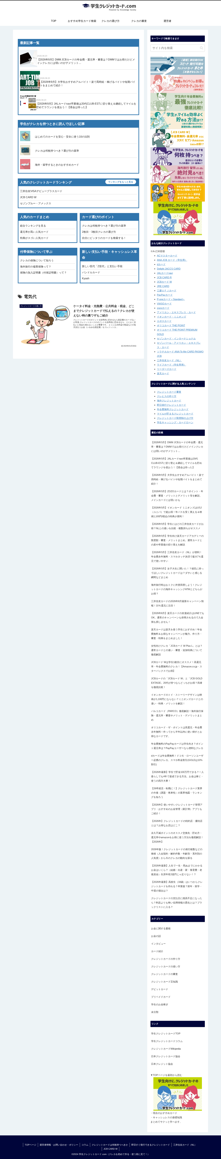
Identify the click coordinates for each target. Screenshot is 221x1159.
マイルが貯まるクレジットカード (175, 413)
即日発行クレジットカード (171, 405)
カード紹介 (157, 951)
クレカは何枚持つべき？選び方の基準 (57, 150)
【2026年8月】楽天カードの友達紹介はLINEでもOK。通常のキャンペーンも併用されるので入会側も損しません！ (177, 617)
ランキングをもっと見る (120, 182)
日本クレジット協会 (162, 1064)
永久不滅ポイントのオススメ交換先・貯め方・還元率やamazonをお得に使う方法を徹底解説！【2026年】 (177, 837)
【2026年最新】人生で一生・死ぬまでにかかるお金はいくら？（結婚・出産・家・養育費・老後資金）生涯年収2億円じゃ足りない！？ (176, 870)
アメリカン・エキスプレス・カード (176, 312)
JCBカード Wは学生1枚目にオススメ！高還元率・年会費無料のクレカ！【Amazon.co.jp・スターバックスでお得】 (176, 666)
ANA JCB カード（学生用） (172, 260)
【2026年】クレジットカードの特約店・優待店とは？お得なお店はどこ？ (176, 823)
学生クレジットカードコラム (167, 1041)
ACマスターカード (167, 255)
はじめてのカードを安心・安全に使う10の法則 (62, 136)
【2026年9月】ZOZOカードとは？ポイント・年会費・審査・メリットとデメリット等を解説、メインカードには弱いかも (177, 495)
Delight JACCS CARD (169, 268)
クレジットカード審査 (169, 391)
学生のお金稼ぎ (159, 1004)
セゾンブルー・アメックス (35, 203)
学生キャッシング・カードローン (175, 422)
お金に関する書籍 (161, 928)
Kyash (85, 278)
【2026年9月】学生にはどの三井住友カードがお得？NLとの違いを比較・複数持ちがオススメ (177, 526)
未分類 (154, 1012)
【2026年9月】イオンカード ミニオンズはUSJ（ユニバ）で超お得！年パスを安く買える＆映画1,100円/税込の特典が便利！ (176, 512)
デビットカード (159, 989)
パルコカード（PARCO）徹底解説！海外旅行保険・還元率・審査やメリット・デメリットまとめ (177, 715)
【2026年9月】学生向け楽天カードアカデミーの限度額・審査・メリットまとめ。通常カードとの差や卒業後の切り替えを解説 (177, 540)
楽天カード (163, 373)
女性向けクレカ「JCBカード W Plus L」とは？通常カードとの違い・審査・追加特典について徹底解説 (176, 650)
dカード (161, 264)
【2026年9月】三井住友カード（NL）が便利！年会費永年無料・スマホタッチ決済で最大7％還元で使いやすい (177, 556)
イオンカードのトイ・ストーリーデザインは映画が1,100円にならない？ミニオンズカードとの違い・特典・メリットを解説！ (177, 699)
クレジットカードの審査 (164, 974)
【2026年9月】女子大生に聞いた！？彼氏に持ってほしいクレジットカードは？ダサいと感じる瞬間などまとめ (177, 573)
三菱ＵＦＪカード (166, 290)
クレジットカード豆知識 (164, 981)
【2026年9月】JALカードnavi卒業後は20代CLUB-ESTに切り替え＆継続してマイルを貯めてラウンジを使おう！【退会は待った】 (176, 463)
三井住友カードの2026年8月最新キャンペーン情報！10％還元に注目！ (177, 603)
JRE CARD (163, 286)
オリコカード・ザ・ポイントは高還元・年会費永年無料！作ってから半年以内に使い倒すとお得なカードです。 (176, 731)
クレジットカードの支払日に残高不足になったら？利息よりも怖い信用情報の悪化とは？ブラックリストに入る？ (176, 902)
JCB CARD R (164, 277)
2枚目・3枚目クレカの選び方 (99, 231)
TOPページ (30, 1144)
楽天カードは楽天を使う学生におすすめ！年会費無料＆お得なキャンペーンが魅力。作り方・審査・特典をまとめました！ (176, 634)
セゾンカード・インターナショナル (176, 338)
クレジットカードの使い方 (165, 966)
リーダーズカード (166, 369)
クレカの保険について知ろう (37, 260)
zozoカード (163, 308)
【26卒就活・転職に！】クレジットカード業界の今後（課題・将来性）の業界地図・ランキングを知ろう (176, 792)
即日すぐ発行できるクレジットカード (150, 1144)
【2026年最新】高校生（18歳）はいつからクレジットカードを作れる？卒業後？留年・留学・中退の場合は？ (177, 886)
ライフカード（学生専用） (171, 364)
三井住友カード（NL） (169, 360)
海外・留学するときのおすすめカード (57, 164)
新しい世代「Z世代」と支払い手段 (102, 266)
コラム (85, 1144)
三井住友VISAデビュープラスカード (41, 191)
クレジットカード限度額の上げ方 (175, 418)
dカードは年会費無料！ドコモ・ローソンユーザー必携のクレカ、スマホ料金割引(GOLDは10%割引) (177, 760)
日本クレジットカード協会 (165, 1056)
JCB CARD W (28, 197)
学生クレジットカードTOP (165, 1033)
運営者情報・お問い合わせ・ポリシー (59, 1144)
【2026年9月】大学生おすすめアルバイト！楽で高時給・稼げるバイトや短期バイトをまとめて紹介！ (177, 479)
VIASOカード (164, 303)
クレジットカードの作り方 (165, 958)
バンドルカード (91, 272)
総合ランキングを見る (33, 225)
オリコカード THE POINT (171, 325)
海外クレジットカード (169, 400)
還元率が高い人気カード (34, 231)
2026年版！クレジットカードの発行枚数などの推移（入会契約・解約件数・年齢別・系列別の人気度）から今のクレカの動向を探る (176, 853)
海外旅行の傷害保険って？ (35, 266)
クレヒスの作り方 (166, 396)
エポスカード (164, 321)
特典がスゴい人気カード (34, 238)
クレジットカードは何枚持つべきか (110, 1144)
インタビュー (158, 943)
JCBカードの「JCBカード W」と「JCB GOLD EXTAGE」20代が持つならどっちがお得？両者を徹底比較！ (176, 683)
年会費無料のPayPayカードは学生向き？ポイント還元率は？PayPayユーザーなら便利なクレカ (177, 745)
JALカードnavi (165, 273)
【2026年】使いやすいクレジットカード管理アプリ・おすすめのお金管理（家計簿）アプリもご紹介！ (176, 809)
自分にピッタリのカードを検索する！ (104, 238)
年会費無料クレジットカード (172, 409)
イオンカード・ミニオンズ (171, 316)
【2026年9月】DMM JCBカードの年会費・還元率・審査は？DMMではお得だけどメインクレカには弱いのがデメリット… (177, 446)
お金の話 (156, 936)
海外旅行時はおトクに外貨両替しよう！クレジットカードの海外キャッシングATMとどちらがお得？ (176, 589)
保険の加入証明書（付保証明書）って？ (43, 272)
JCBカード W (164, 281)
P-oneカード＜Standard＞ (171, 299)
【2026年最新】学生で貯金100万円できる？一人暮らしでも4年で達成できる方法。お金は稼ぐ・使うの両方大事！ (177, 776)
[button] (201, 48)
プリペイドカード (161, 996)
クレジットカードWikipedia (166, 1048)
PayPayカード (165, 295)
